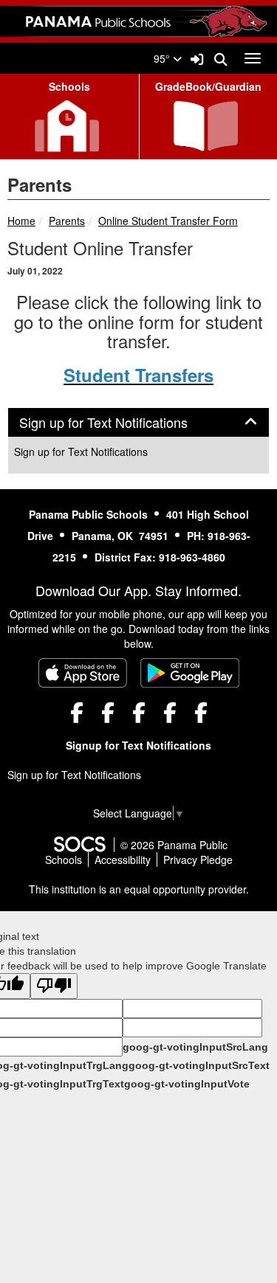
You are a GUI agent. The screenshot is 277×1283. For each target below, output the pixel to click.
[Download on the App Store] (82, 673)
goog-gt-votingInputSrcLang (195, 1047)
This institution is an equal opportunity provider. (139, 889)
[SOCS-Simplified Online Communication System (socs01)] (79, 844)
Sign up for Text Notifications (81, 451)
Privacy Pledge (198, 859)
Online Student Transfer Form (168, 220)
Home (21, 220)
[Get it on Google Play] (189, 673)
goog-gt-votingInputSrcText (199, 1065)
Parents (67, 220)
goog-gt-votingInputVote (187, 1084)
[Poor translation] (54, 986)
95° (163, 58)
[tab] (138, 423)
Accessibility (123, 859)
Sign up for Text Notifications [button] (119, 422)
